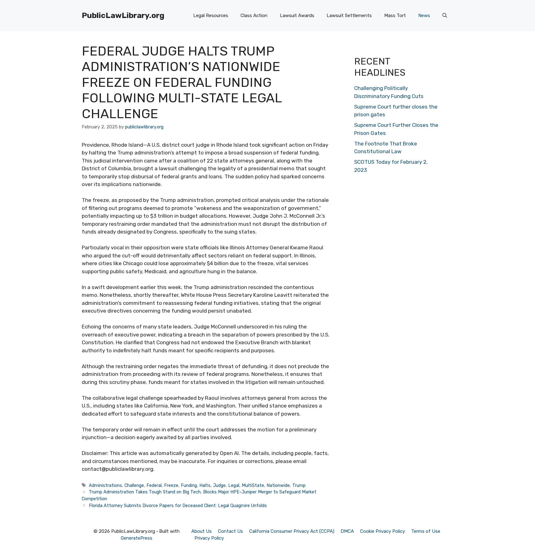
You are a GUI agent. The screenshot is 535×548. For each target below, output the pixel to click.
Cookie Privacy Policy (382, 531)
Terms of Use (425, 531)
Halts (205, 485)
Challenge (134, 485)
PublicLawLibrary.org (123, 15)
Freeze (171, 485)
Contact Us (230, 531)
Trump (299, 485)
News (424, 15)
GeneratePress (136, 538)
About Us (201, 531)
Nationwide (278, 485)
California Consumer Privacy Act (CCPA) (291, 531)
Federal (154, 485)
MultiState (253, 485)
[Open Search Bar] (444, 15)
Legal (233, 485)
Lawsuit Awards (297, 15)
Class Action (254, 15)
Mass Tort (395, 15)
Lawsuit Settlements (349, 15)
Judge (219, 485)
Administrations (105, 485)
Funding (189, 485)
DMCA (347, 531)
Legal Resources (210, 15)
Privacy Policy (209, 538)
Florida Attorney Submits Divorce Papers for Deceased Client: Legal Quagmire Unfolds (178, 505)
